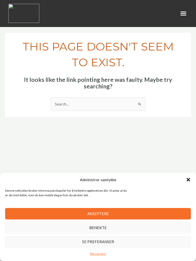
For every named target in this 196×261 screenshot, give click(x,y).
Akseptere (98, 213)
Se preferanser (98, 241)
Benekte (98, 227)
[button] (188, 179)
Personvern (98, 254)
